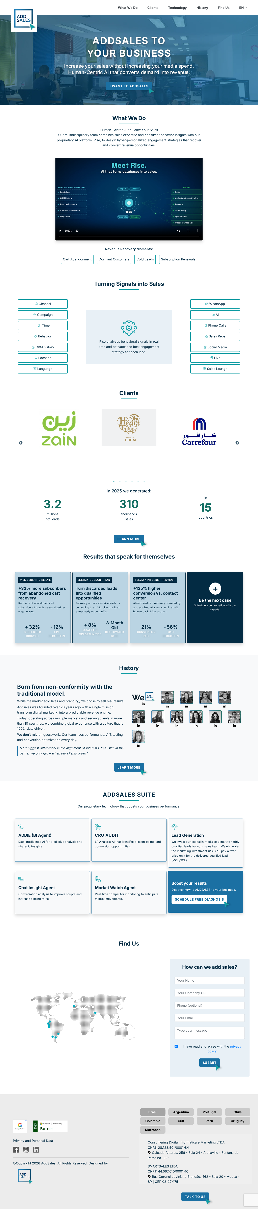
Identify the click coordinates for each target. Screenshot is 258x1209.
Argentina (181, 1112)
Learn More (129, 539)
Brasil (152, 1112)
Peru (209, 1121)
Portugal (209, 1112)
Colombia (152, 1121)
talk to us (195, 1197)
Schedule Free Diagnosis (199, 899)
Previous (21, 443)
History (202, 8)
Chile (238, 1112)
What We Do (128, 8)
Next (237, 443)
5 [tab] (138, 481)
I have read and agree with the (212, 1048)
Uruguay (237, 1121)
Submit (210, 1063)
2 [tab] (120, 481)
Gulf (181, 1121)
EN (241, 8)
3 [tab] (126, 481)
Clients (152, 8)
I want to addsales (129, 86)
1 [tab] (114, 481)
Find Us (224, 8)
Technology (177, 8)
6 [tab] (144, 481)
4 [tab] (132, 481)
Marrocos (152, 1130)
